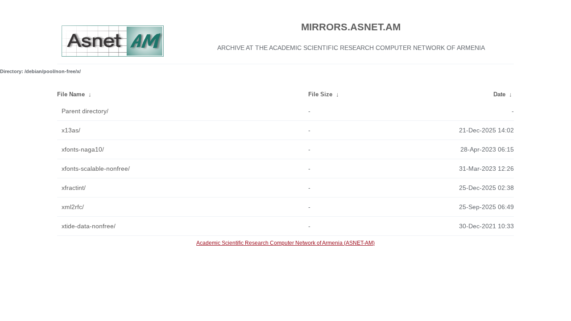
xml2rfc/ (73, 206)
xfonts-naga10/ (83, 149)
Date (499, 94)
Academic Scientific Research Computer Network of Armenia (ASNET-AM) (285, 243)
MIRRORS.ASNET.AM (351, 27)
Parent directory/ (85, 111)
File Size (320, 94)
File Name (71, 94)
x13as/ (71, 130)
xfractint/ (74, 187)
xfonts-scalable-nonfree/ (96, 168)
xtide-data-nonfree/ (89, 226)
